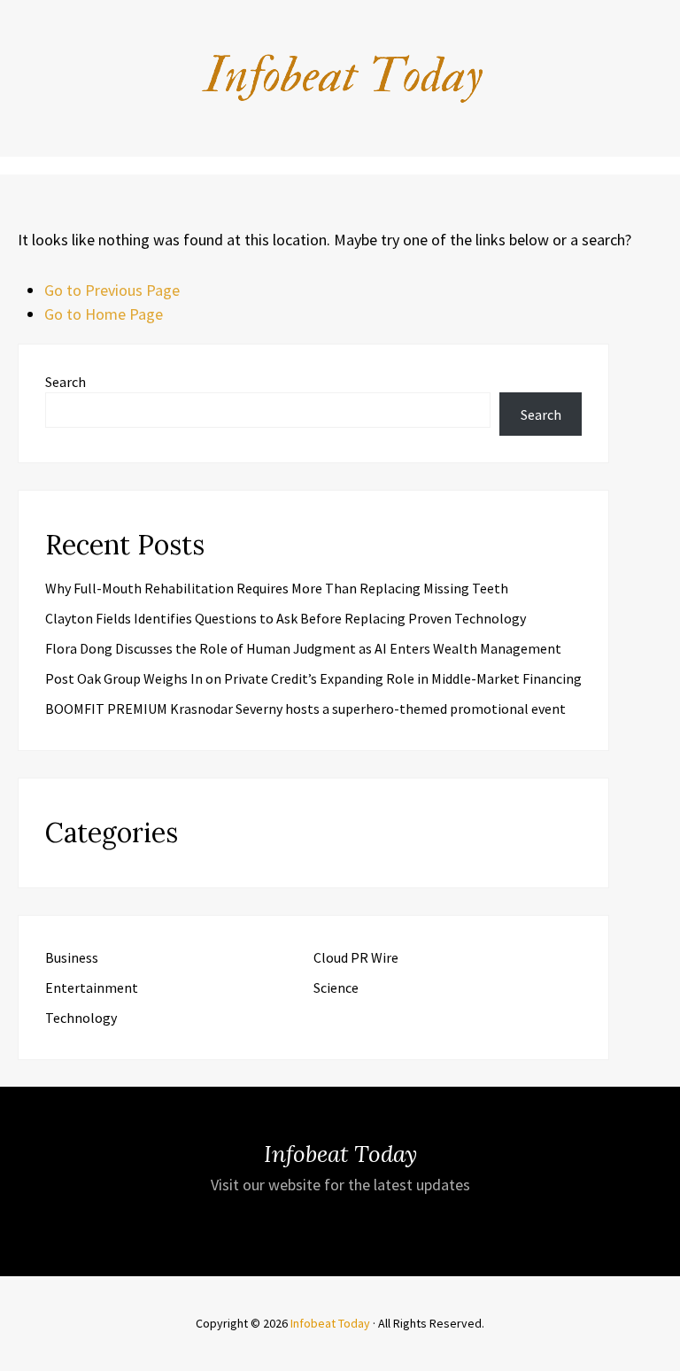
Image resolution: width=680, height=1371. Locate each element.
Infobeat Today (330, 1323)
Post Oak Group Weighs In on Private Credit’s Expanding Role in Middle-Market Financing (313, 678)
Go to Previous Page (112, 290)
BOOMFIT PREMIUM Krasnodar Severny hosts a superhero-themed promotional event (305, 708)
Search (65, 382)
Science (336, 987)
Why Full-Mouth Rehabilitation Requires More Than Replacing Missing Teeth (276, 588)
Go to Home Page (103, 314)
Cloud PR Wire (355, 957)
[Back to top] (662, 1353)
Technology (81, 1017)
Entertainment (91, 987)
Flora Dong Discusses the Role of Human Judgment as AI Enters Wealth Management (303, 648)
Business (71, 957)
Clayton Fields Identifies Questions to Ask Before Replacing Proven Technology (285, 618)
